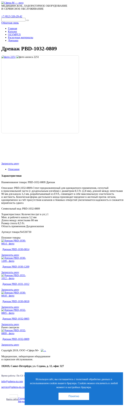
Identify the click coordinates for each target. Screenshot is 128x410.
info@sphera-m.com (12, 381)
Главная (12, 28)
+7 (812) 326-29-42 (11, 16)
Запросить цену (10, 163)
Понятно (73, 396)
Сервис (43, 13)
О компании (26, 13)
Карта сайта (12, 399)
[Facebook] (12, 396)
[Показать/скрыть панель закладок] (8, 396)
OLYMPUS (14, 34)
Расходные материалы (20, 37)
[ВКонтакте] (15, 396)
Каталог (9, 13)
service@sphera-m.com (13, 387)
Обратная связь (10, 22)
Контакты (59, 13)
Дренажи (13, 40)
